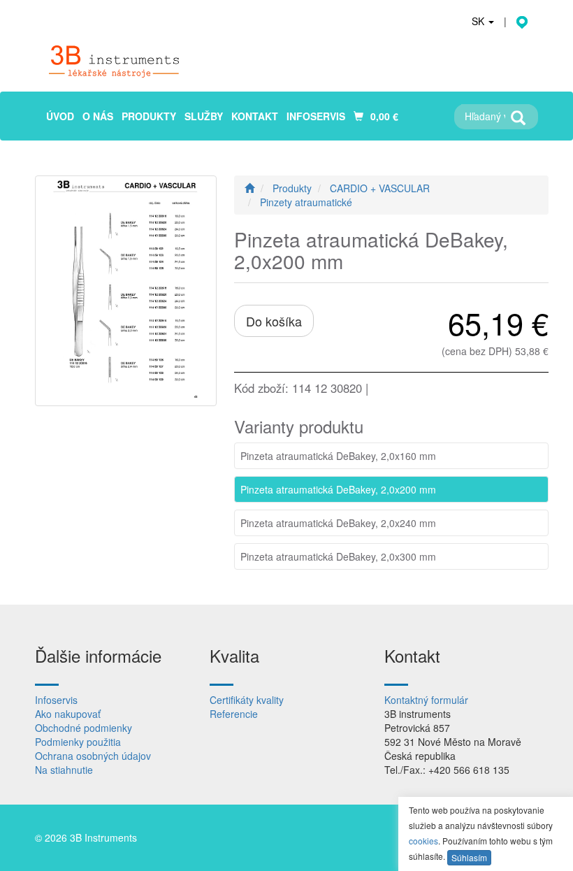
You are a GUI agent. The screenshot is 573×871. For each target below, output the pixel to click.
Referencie (234, 714)
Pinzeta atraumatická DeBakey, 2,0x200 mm (338, 489)
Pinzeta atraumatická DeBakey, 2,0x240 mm (338, 523)
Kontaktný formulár (426, 700)
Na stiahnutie (64, 770)
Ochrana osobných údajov (93, 756)
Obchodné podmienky (83, 728)
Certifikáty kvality (247, 700)
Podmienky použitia (78, 742)
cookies (423, 841)
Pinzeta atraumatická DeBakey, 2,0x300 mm (338, 556)
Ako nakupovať (68, 714)
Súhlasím (469, 857)
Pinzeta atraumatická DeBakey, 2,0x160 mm (338, 456)
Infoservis (56, 700)
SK (479, 21)
